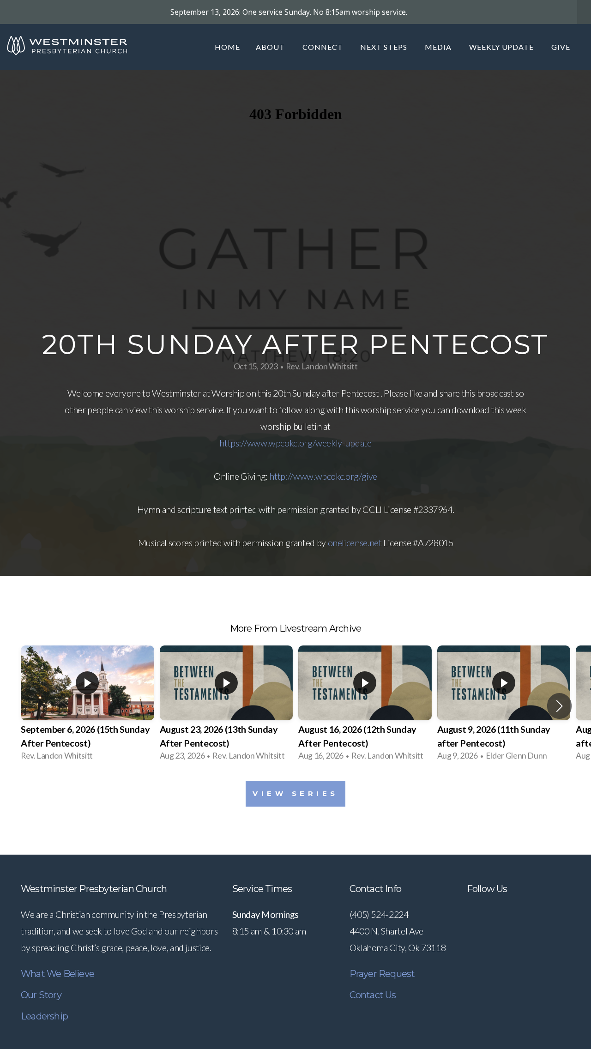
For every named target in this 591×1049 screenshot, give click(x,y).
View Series (295, 793)
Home (227, 46)
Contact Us (373, 995)
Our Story (41, 995)
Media (439, 46)
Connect (323, 46)
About (271, 46)
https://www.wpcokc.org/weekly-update (295, 442)
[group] (87, 706)
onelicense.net (355, 542)
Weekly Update (502, 46)
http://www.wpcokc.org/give (323, 476)
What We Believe (57, 973)
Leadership (44, 1016)
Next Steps (384, 46)
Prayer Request (382, 973)
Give (562, 46)
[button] (559, 706)
